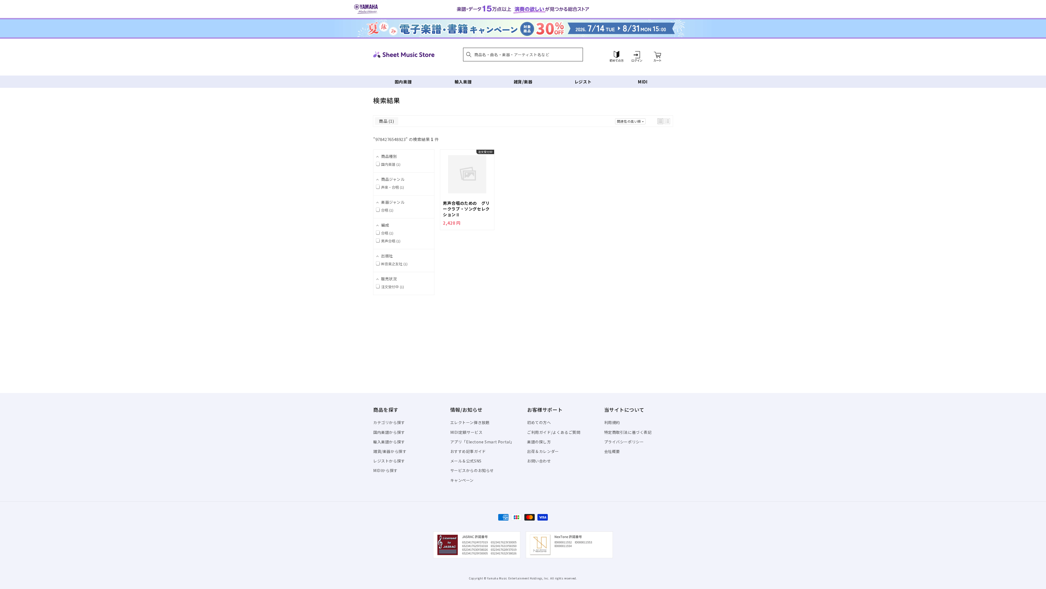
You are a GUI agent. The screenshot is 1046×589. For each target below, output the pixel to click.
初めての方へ (539, 422)
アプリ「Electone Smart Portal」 (482, 441)
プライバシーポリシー (624, 441)
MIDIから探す (385, 470)
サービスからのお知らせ (472, 470)
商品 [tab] (386, 121)
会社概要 (612, 451)
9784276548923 (390, 139)
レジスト (582, 82)
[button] (523, 54)
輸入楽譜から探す (389, 441)
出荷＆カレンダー (543, 451)
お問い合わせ (539, 461)
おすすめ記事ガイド (468, 451)
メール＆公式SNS (466, 461)
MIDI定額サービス (466, 432)
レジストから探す (389, 461)
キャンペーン (462, 480)
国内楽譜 (403, 82)
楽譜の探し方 (539, 441)
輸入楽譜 (463, 82)
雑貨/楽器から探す (389, 451)
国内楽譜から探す (389, 432)
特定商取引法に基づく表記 (628, 432)
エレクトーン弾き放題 (470, 422)
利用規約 (612, 422)
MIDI (642, 82)
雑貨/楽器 (523, 82)
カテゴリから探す (389, 422)
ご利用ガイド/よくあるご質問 (553, 432)
